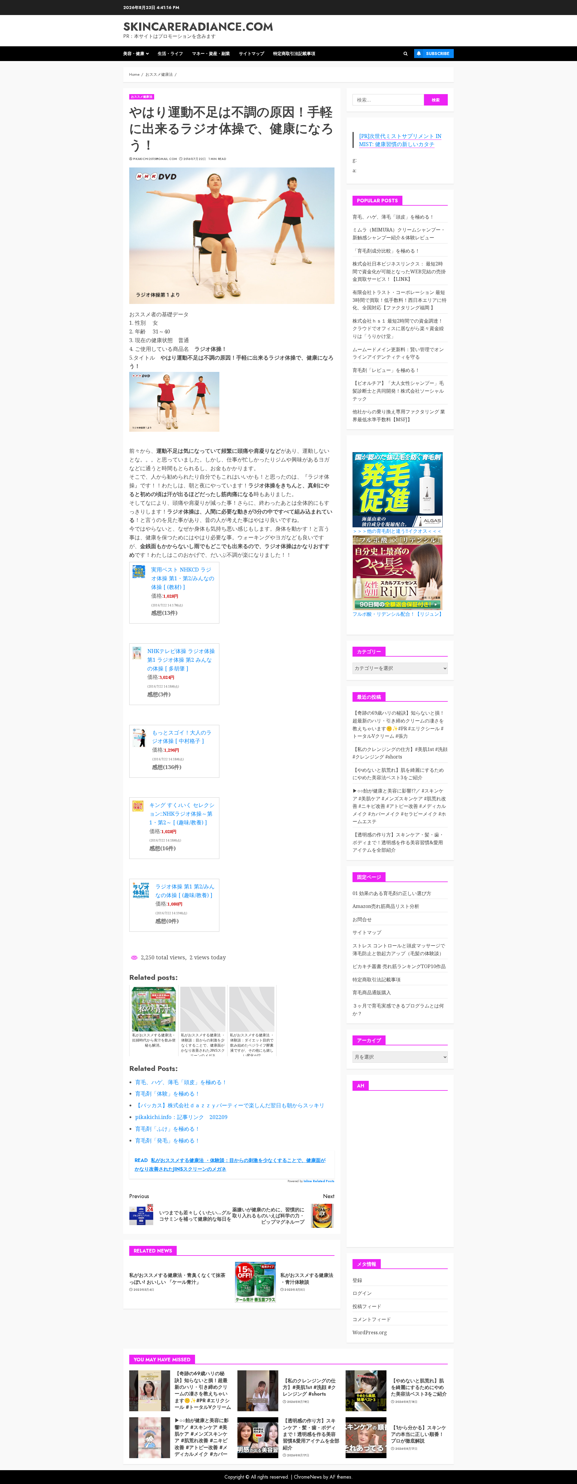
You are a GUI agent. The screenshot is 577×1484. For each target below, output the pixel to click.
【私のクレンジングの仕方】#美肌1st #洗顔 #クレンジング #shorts (309, 1387)
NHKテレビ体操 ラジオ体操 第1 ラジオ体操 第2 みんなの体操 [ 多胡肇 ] (181, 659)
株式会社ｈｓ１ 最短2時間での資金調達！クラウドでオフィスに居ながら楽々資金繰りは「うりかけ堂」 (398, 328)
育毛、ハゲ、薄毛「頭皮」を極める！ (393, 216)
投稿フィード (367, 1306)
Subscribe (437, 54)
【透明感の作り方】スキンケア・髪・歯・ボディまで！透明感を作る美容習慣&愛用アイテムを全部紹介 (398, 842)
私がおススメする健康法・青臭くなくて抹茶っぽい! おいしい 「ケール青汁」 (177, 1278)
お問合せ (362, 919)
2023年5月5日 (294, 1290)
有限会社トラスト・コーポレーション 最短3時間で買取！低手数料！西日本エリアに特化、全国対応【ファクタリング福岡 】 (400, 300)
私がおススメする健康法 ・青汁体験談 (306, 1278)
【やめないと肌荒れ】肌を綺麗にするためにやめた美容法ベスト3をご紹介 (398, 774)
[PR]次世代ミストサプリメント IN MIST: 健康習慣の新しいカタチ (400, 139)
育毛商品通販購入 (372, 992)
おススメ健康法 (141, 96)
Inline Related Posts (319, 1181)
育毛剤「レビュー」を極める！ (386, 370)
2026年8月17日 (298, 1455)
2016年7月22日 (194, 159)
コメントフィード (372, 1319)
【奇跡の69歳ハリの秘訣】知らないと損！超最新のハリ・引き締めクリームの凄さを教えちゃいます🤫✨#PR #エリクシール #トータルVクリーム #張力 (203, 1393)
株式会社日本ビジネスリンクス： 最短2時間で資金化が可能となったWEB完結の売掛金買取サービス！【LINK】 (399, 271)
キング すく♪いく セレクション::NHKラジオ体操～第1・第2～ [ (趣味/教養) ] (182, 813)
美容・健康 (133, 54)
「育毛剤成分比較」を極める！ (386, 250)
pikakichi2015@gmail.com (155, 159)
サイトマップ (251, 54)
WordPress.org (370, 1332)
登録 (357, 1280)
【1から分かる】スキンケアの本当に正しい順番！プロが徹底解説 (418, 1434)
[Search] (406, 54)
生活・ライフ (170, 54)
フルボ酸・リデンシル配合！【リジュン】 (398, 614)
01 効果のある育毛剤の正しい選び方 (392, 893)
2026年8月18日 (406, 1402)
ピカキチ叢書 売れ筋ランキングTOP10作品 (399, 966)
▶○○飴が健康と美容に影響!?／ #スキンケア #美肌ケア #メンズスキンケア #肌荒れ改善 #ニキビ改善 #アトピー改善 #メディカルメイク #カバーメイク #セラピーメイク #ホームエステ (399, 806)
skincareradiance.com (198, 26)
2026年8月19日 (298, 1402)
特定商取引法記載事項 (294, 54)
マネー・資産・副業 (211, 54)
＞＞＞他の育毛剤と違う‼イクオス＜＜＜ (397, 531)
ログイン (362, 1293)
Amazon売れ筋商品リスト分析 (386, 906)
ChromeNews (308, 1476)
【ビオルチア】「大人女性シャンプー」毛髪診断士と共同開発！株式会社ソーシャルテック (398, 391)
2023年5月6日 (143, 1290)
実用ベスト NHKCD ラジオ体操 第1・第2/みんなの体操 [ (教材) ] (182, 578)
